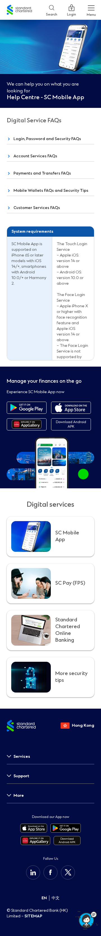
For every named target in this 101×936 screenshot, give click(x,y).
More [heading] (18, 795)
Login (71, 13)
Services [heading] (21, 756)
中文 (55, 898)
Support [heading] (21, 776)
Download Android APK (71, 424)
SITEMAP (33, 916)
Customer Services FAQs (36, 207)
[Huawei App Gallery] (27, 424)
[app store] (71, 408)
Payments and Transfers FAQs (42, 173)
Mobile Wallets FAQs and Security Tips (50, 190)
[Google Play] (27, 408)
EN (44, 898)
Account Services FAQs (35, 156)
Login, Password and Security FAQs (47, 139)
